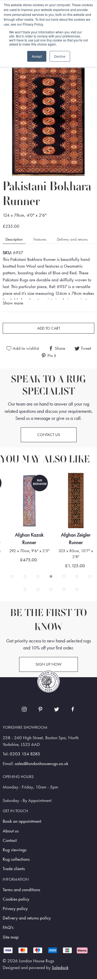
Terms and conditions (21, 889)
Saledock (60, 967)
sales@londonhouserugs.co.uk (41, 763)
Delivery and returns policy (27, 918)
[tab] (12, 576)
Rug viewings (14, 850)
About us (11, 831)
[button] (48, 115)
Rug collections (16, 859)
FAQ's (8, 927)
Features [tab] (39, 239)
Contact (10, 840)
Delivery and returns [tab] (72, 239)
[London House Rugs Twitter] (56, 709)
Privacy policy (15, 908)
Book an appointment (22, 821)
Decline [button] (59, 56)
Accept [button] (37, 56)
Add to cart (48, 328)
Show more (13, 303)
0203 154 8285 (25, 754)
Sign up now (48, 664)
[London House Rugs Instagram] (24, 709)
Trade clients (14, 868)
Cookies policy (16, 899)
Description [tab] (14, 239)
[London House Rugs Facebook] (72, 709)
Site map (11, 937)
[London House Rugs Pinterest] (40, 709)
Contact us (48, 434)
